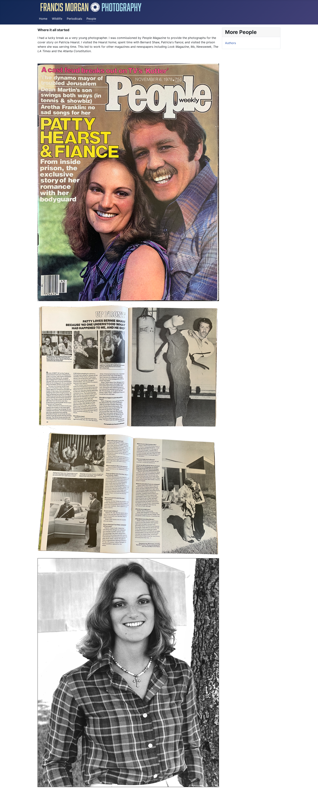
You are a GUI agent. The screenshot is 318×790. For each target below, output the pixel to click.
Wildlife (57, 18)
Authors (230, 43)
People (91, 18)
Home (43, 18)
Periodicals (74, 18)
